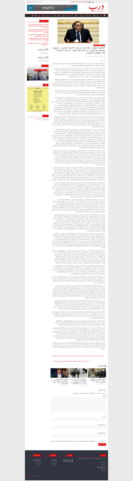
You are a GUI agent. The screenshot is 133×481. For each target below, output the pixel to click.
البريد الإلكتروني (101, 424)
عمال (72, 15)
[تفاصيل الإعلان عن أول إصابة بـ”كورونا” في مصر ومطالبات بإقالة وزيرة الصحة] (97, 369)
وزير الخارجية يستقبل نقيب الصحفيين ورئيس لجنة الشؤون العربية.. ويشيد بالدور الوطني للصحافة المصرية (38, 40)
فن (51, 15)
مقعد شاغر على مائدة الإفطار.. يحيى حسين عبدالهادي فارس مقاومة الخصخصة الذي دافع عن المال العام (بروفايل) (45, 75)
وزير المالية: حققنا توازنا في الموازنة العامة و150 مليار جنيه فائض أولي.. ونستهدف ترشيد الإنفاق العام (78, 357)
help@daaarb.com (67, 461)
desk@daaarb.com (67, 460)
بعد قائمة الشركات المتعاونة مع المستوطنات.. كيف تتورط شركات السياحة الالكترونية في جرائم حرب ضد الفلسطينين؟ (79, 381)
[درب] (104, 15)
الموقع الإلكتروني (101, 433)
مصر (101, 15)
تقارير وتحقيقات (95, 15)
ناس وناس (64, 15)
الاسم (104, 416)
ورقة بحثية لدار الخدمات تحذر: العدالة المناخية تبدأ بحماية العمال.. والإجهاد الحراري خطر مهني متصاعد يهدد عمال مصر (38, 26)
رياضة (48, 15)
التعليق (104, 396)
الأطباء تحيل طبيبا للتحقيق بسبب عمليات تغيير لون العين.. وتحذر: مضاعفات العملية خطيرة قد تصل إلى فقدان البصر (38, 31)
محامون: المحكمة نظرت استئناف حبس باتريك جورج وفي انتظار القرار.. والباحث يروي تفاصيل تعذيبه (59, 381)
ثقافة (55, 15)
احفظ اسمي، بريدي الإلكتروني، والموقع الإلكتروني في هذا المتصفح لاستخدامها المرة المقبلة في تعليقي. (77, 441)
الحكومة (94, 56)
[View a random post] (32, 15)
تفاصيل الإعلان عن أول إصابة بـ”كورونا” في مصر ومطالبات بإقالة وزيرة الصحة (97, 380)
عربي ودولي (87, 15)
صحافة (58, 15)
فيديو (39, 15)
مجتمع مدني (81, 15)
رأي (68, 15)
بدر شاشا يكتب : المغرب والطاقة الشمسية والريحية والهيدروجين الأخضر (70, 361)
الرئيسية (102, 45)
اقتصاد (76, 15)
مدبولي (86, 56)
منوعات (43, 15)
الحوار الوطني (90, 56)
